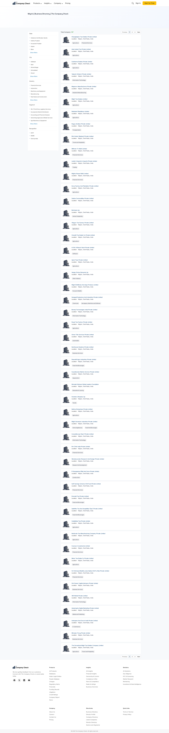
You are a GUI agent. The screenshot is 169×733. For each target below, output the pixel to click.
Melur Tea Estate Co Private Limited (82, 558)
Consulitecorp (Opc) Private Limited (82, 434)
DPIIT (32, 133)
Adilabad (33, 61)
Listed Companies (91, 719)
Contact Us (52, 717)
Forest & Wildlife (77, 291)
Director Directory (91, 722)
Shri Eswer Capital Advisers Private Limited (85, 583)
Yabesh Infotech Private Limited (81, 74)
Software (75, 253)
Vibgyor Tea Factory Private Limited (82, 222)
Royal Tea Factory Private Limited (82, 322)
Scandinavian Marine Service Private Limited (85, 372)
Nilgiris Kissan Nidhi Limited (80, 173)
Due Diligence (127, 673)
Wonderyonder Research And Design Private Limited (88, 459)
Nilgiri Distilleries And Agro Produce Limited (85, 285)
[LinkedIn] (24, 680)
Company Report (54, 697)
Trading (75, 167)
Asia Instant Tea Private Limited (81, 49)
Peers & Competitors (92, 681)
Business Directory (92, 712)
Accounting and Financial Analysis (40, 115)
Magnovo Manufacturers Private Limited (84, 86)
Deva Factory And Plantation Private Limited (85, 186)
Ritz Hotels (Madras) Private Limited (82, 136)
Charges (51, 681)
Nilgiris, (80, 39)
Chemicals (75, 303)
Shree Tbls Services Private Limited (83, 334)
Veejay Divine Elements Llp (80, 272)
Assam (33, 46)
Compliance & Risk (91, 679)
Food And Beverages (78, 365)
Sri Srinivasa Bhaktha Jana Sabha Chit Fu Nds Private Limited (90, 571)
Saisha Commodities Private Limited (82, 198)
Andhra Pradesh (35, 40)
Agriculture (76, 43)
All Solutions (126, 671)
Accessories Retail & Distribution (40, 112)
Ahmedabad (34, 70)
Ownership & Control (92, 676)
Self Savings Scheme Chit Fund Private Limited (86, 484)
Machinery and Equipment (38, 91)
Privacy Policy (127, 714)
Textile (74, 403)
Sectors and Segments (93, 725)
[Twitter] (19, 680)
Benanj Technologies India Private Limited (84, 309)
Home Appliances (77, 427)
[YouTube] (29, 680)
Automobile (76, 340)
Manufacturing (35, 94)
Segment (32, 105)
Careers (51, 714)
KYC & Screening (128, 676)
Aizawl (33, 73)
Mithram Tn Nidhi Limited (79, 148)
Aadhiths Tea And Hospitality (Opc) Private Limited (87, 508)
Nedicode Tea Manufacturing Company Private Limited (88, 533)
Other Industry (76, 278)
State (30, 33)
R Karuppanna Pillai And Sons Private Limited (85, 471)
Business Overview (92, 687)
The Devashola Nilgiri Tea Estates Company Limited (87, 645)
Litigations (52, 692)
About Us (52, 712)
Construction (76, 477)
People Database (54, 679)
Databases (52, 673)
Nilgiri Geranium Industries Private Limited (84, 421)
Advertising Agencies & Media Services (41, 117)
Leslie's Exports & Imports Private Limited (84, 161)
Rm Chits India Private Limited (81, 446)
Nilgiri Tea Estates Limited (79, 99)
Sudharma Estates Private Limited (82, 61)
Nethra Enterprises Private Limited (82, 409)
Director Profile (90, 714)
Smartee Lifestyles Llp (78, 397)
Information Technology (79, 80)
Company (57, 3)
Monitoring (126, 681)
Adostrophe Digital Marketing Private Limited (85, 608)
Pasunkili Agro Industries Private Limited (84, 359)
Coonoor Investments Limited (81, 546)
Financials (52, 687)
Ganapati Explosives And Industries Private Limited (87, 297)
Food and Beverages (78, 502)
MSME (32, 135)
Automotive (34, 88)
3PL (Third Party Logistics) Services (41, 109)
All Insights (89, 671)
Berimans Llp (76, 210)
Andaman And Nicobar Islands (39, 38)
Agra (32, 64)
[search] (133, 3)
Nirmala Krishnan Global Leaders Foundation (85, 384)
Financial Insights (91, 673)
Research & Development (80, 465)
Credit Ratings (53, 694)
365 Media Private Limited (79, 596)
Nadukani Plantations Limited (80, 111)
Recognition (32, 128)
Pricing (67, 3)
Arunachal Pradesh (36, 43)
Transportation (77, 130)
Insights (47, 3)
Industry (31, 81)
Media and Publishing (78, 614)
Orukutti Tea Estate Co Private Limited (83, 235)
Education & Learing (78, 390)
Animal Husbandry (78, 216)
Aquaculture (76, 378)
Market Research (128, 679)
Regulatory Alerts (54, 684)
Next (138, 32)
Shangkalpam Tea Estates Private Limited (84, 37)
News (51, 700)
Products (36, 3)
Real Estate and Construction (39, 97)
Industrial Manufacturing (79, 92)
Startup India (34, 138)
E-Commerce (76, 626)
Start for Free (149, 3)
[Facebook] (14, 680)
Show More (33, 52)
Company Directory (92, 717)
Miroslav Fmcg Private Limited (81, 633)
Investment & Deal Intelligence (132, 684)
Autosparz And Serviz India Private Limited (85, 620)
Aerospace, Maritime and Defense (91, 303)
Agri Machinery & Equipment (39, 120)
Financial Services (36, 85)
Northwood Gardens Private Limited (82, 347)
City (30, 57)
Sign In (138, 3)
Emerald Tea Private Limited (80, 496)
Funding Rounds (54, 689)
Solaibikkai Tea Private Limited (81, 521)
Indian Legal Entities (55, 676)
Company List (36, 20)
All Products (53, 671)
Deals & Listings (91, 684)
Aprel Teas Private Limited (80, 260)
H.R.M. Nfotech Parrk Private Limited (83, 247)
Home (29, 20)
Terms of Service (128, 712)
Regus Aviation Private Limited (81, 124)
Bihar (32, 49)
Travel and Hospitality (79, 142)
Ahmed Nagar (34, 67)
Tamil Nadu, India (88, 39)
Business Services (78, 353)
